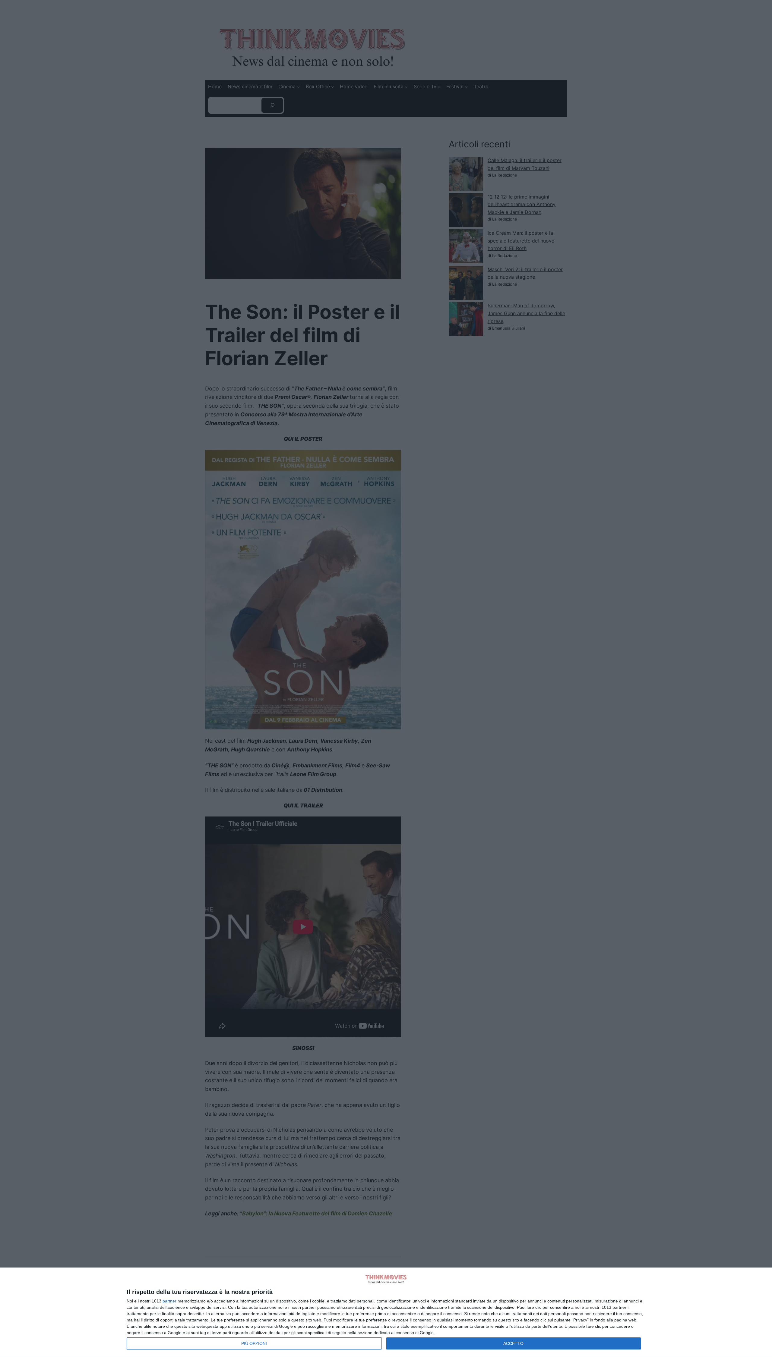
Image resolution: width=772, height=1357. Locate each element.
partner (169, 1301)
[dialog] (386, 1312)
